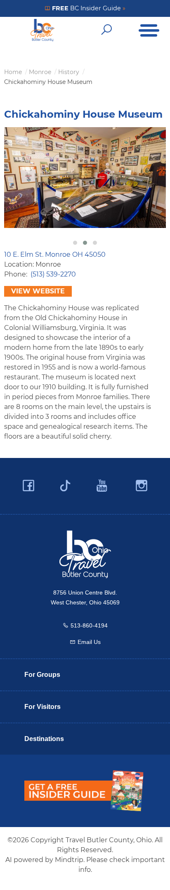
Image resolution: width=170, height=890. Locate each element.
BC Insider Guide (87, 8)
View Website (38, 291)
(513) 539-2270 (53, 274)
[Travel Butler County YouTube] (102, 485)
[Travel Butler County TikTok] (65, 482)
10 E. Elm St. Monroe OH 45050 (55, 254)
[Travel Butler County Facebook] (28, 485)
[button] (75, 243)
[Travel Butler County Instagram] (141, 485)
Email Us (89, 642)
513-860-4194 (89, 625)
